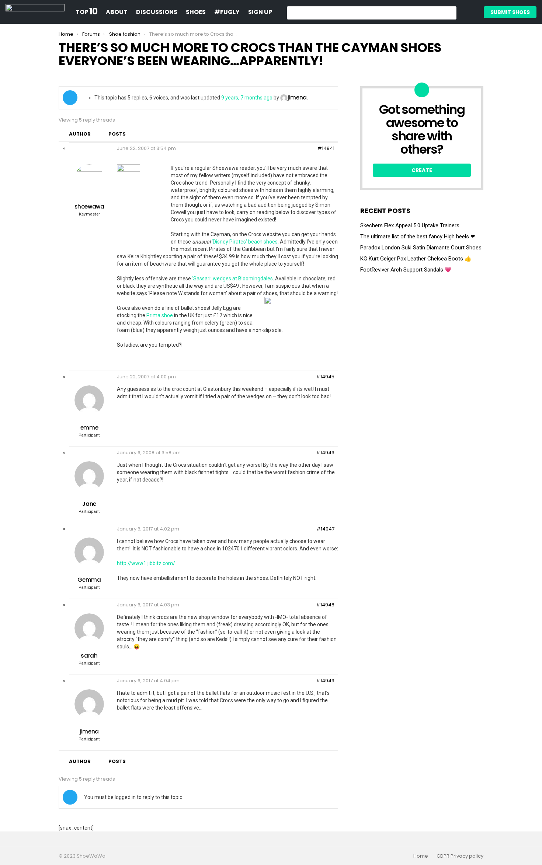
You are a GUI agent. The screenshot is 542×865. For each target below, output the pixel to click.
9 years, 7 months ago (246, 98)
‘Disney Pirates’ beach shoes (245, 242)
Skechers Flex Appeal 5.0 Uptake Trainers (409, 225)
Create (421, 170)
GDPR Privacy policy (460, 856)
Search (449, 13)
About (117, 12)
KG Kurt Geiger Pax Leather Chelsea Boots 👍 (416, 258)
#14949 (325, 681)
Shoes (196, 12)
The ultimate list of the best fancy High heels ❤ (417, 236)
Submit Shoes (510, 12)
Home (420, 856)
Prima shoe (160, 315)
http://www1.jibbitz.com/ (146, 563)
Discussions (156, 12)
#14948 (325, 605)
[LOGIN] (468, 12)
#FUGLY (227, 12)
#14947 (325, 529)
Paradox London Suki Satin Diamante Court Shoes (421, 247)
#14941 (325, 148)
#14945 (325, 377)
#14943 (325, 453)
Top (86, 12)
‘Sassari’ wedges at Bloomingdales (232, 278)
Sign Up (260, 12)
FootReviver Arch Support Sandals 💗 (406, 269)
